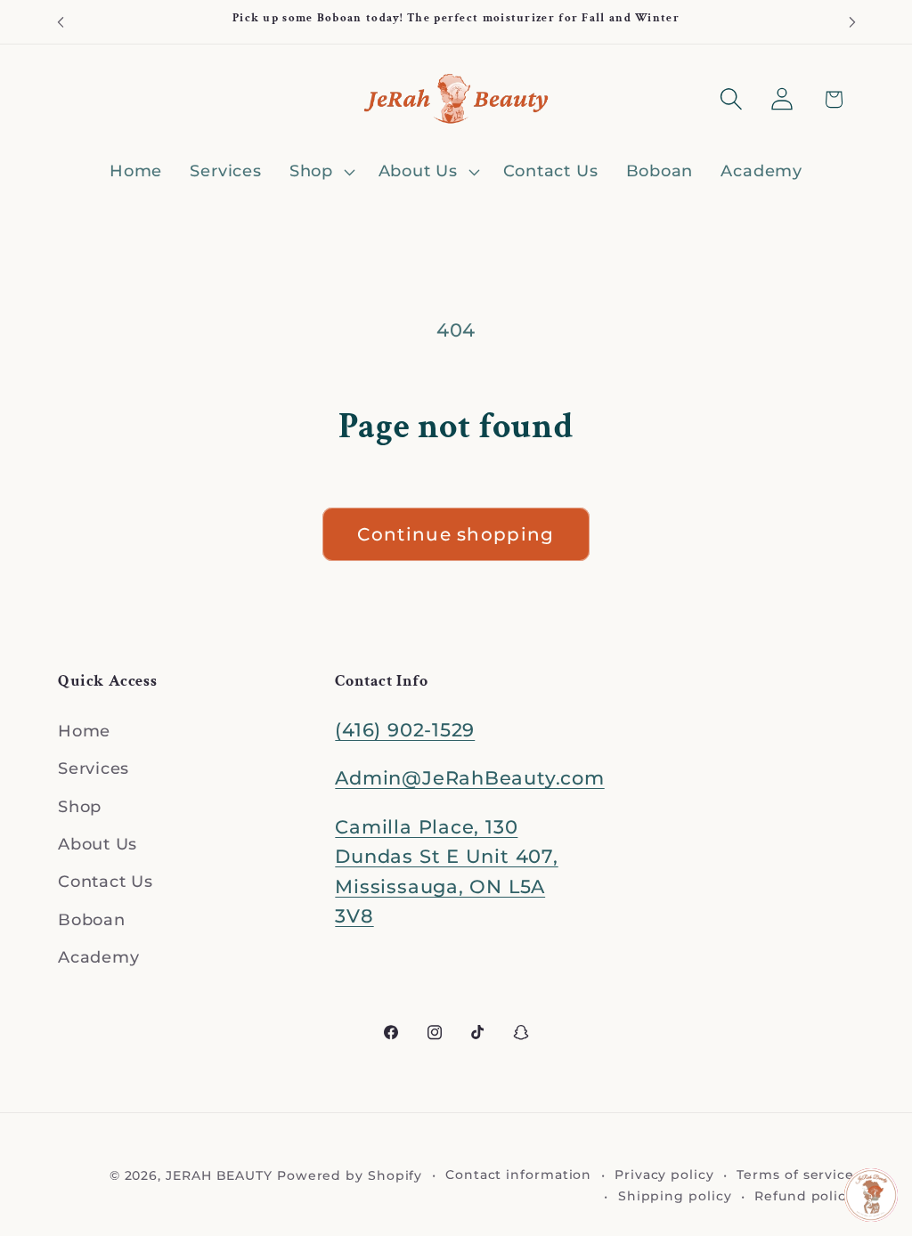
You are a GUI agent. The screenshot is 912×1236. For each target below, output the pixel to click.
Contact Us (105, 881)
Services (93, 768)
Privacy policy (664, 1175)
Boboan (92, 919)
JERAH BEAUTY (219, 1175)
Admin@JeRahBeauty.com (469, 778)
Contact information (518, 1175)
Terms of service (795, 1175)
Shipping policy (675, 1196)
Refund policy (804, 1196)
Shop (80, 806)
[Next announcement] (852, 22)
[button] (319, 172)
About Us (97, 843)
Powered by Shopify (349, 1175)
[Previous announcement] (60, 22)
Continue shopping (455, 534)
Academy (98, 957)
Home (84, 730)
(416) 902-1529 (405, 730)
